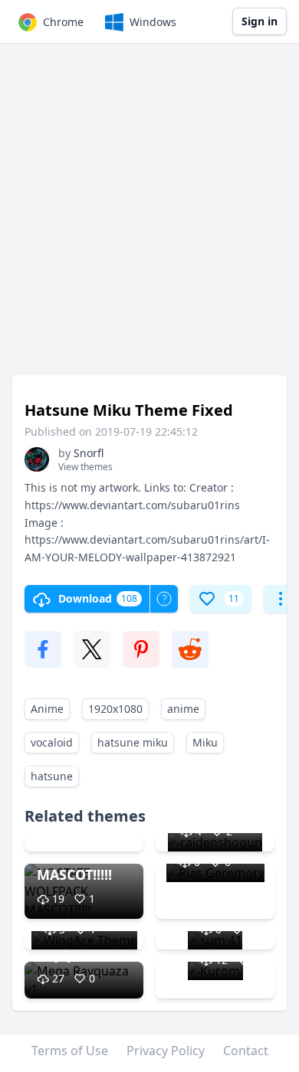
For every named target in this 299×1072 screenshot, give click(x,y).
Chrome (63, 22)
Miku (205, 742)
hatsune (52, 776)
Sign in (260, 21)
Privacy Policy (166, 1050)
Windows (153, 22)
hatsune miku (132, 742)
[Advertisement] (149, 216)
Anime (47, 708)
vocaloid (52, 742)
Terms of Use (69, 1050)
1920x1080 (115, 708)
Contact (245, 1050)
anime (183, 708)
